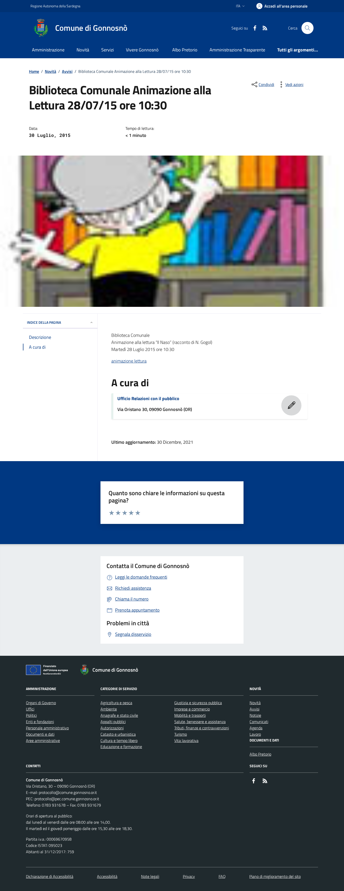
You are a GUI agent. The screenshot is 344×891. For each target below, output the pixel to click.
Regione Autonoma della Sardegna (55, 6)
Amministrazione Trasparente (237, 49)
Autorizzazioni (112, 728)
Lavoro (255, 734)
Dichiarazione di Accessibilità (49, 876)
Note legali (150, 876)
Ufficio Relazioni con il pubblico (148, 398)
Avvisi (67, 71)
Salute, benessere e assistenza (200, 722)
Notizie (255, 715)
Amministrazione (48, 49)
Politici (31, 715)
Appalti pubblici (113, 722)
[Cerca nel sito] (307, 28)
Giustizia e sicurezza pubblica (198, 703)
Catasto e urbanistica (118, 734)
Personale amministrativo (47, 728)
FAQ (222, 876)
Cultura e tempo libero (118, 740)
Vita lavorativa (186, 740)
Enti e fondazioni (40, 722)
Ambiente (108, 709)
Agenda (256, 728)
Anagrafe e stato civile (119, 715)
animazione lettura (129, 361)
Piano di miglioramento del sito (275, 876)
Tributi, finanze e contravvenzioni (201, 728)
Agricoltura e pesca (116, 703)
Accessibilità (107, 876)
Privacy (189, 876)
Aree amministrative (43, 740)
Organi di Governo (41, 703)
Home (34, 71)
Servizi (107, 49)
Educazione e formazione (121, 747)
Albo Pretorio (184, 49)
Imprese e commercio (192, 709)
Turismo (180, 734)
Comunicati (259, 722)
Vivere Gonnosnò (142, 49)
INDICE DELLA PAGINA (44, 322)
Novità (83, 49)
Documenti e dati (40, 734)
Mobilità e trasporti (190, 715)
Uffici (30, 709)
